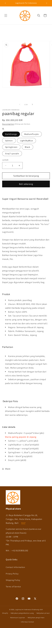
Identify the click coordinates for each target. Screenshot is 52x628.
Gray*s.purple (12, 153)
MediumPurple (31, 134)
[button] (6, 15)
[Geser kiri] (19, 104)
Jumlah (5, 160)
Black (27, 147)
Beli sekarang (26, 184)
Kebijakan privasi (43, 613)
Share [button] (7, 468)
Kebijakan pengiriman (36, 618)
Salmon (9, 140)
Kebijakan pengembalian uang (22, 613)
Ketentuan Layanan (17, 618)
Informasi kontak (27, 622)
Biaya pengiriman (8, 124)
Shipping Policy (13, 580)
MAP (23, 523)
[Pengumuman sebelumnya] (5, 3)
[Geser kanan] (32, 104)
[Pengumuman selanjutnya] (46, 3)
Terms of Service (13, 586)
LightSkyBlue (26, 140)
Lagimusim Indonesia (23, 609)
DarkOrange (11, 134)
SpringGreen (11, 147)
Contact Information (15, 567)
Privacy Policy (12, 573)
